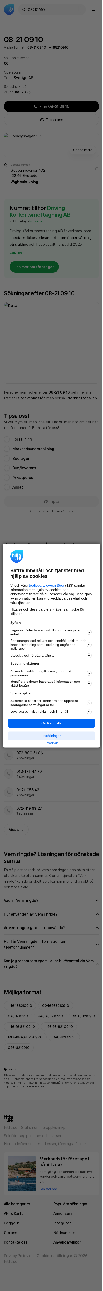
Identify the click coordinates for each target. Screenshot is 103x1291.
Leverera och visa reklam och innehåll (39, 712)
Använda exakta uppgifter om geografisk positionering (41, 673)
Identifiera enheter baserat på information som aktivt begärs (45, 684)
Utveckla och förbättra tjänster (33, 655)
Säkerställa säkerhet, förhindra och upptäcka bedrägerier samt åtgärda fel (44, 703)
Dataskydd (51, 743)
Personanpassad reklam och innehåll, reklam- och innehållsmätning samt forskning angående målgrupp (48, 645)
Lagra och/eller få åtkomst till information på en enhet (45, 632)
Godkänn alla (51, 723)
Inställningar (51, 736)
